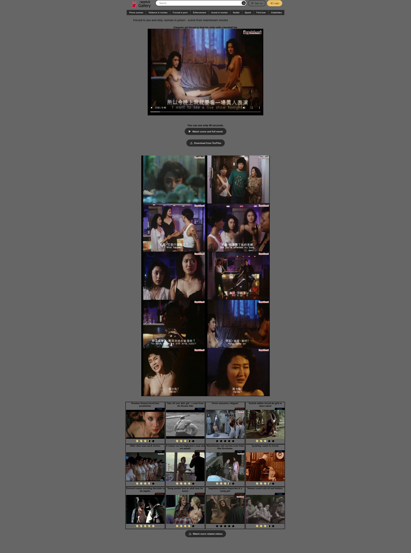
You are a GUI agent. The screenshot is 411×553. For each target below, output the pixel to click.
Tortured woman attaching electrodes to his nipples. (145, 489)
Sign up (258, 3)
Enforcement (199, 12)
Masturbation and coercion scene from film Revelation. (225, 447)
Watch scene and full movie (207, 131)
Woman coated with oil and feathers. (265, 488)
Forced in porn (180, 12)
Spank (248, 12)
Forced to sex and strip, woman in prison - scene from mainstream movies (180, 20)
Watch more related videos (208, 533)
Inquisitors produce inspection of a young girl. (225, 489)
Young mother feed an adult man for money (185, 489)
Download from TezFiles (207, 143)
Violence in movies (158, 12)
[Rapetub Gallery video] (142, 6)
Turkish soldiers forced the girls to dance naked (265, 404)
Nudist (236, 12)
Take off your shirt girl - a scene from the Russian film (185, 404)
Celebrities (276, 12)
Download (254, 33)
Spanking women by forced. (265, 446)
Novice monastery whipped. (225, 403)
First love (261, 12)
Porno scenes (136, 12)
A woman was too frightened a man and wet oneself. (185, 447)
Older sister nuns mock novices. (145, 446)
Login (276, 3)
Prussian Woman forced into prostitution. (145, 404)
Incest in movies (219, 12)
